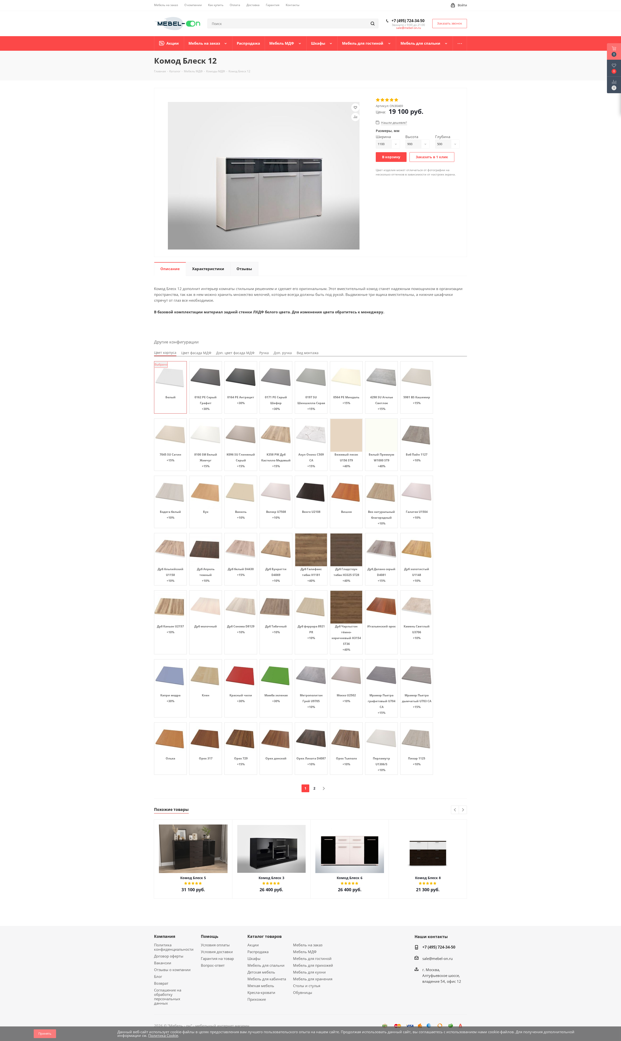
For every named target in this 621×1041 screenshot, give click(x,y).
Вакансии (162, 962)
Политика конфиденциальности (174, 947)
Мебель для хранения (312, 978)
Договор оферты (168, 956)
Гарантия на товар (217, 958)
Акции (253, 944)
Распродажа (258, 951)
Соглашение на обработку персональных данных (167, 997)
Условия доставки (217, 951)
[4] (392, 100)
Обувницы (302, 992)
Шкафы (254, 958)
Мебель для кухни (309, 972)
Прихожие (256, 999)
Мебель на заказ (307, 944)
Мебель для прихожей (313, 965)
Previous (455, 810)
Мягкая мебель (260, 985)
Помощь (209, 936)
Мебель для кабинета (266, 978)
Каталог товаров (264, 936)
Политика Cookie (163, 1035)
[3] (387, 100)
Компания (164, 936)
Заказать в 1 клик (432, 157)
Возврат (161, 983)
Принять (44, 1033)
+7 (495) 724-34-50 (408, 20)
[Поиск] (372, 23)
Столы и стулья (306, 985)
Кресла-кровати (261, 992)
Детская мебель (261, 972)
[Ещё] (460, 43)
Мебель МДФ (305, 951)
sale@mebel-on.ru (408, 28)
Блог (158, 976)
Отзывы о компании (172, 969)
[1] (378, 100)
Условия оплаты (215, 944)
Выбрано (161, 364)
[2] (382, 100)
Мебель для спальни (266, 965)
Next (463, 810)
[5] (396, 100)
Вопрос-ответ (213, 965)
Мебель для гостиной (312, 958)
